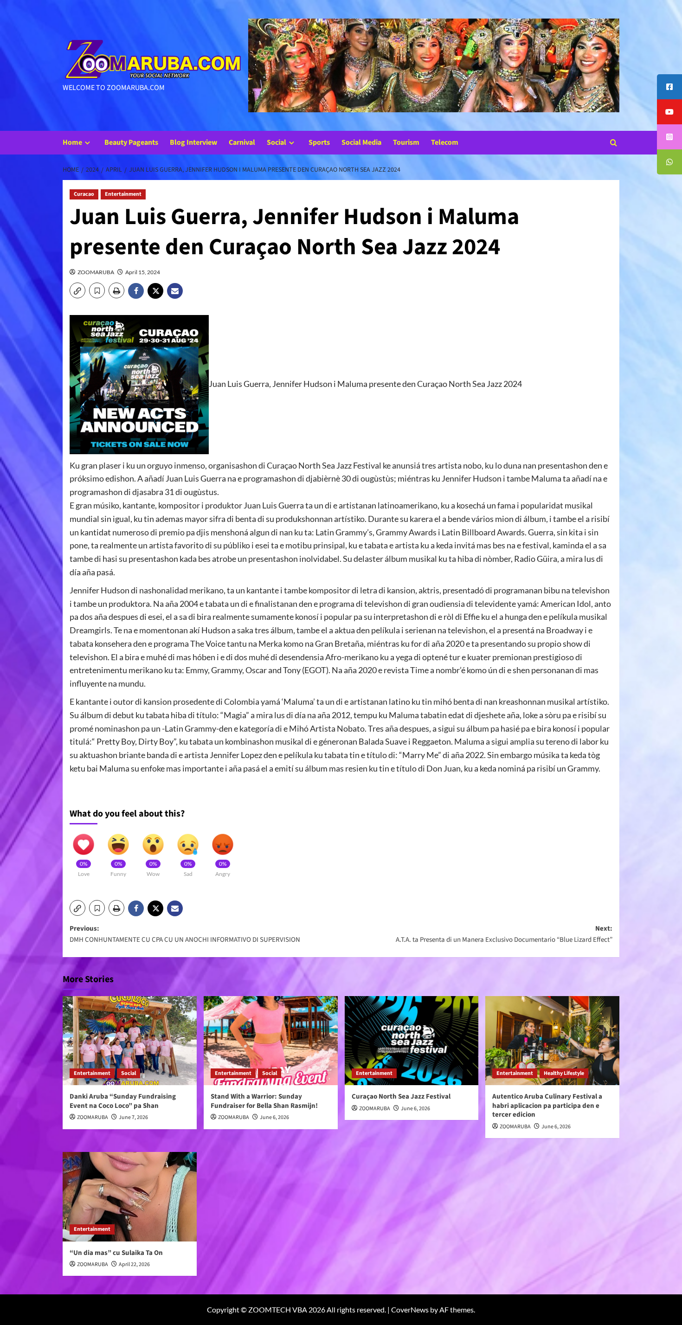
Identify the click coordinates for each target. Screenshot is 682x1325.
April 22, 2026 (134, 1264)
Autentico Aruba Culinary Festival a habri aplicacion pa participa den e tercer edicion (547, 1105)
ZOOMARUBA (95, 272)
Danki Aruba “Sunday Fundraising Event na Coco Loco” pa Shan (123, 1101)
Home (72, 142)
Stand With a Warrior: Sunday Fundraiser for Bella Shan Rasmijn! (264, 1101)
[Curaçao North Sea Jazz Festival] (412, 1041)
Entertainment (123, 194)
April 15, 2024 (142, 272)
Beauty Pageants (131, 142)
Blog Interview (193, 142)
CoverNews (410, 1309)
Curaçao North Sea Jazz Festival (401, 1096)
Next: (504, 934)
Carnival (242, 142)
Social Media (361, 142)
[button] (613, 143)
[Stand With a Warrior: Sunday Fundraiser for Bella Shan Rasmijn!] (271, 1041)
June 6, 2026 (274, 1117)
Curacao (84, 194)
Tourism (406, 142)
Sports (319, 142)
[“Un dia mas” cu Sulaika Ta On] (130, 1196)
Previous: (185, 934)
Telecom (444, 142)
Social (276, 142)
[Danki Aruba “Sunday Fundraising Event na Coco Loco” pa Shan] (130, 1041)
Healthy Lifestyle (564, 1073)
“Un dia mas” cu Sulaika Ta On (116, 1253)
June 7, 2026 (133, 1117)
